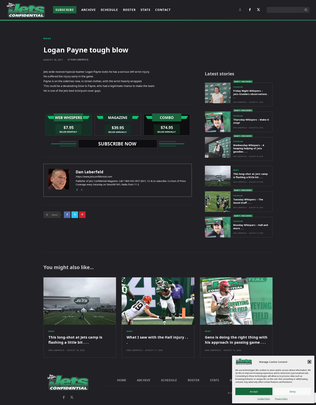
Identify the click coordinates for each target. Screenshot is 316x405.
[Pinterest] (82, 214)
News (47, 38)
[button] (309, 361)
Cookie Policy (263, 398)
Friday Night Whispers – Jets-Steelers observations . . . (250, 94)
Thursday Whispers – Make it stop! (251, 121)
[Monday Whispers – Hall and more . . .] (218, 227)
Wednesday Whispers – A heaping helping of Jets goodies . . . (248, 148)
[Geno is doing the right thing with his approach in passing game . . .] (236, 301)
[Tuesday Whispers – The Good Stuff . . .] (218, 201)
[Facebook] (250, 10)
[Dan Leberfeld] (59, 180)
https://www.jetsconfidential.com (94, 176)
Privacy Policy (281, 398)
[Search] (305, 10)
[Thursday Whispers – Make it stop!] (218, 121)
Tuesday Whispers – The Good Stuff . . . (248, 201)
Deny (293, 391)
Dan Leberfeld (80, 60)
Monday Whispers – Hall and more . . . (250, 226)
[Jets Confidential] (26, 9)
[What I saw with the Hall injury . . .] (158, 301)
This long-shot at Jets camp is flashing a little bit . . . (250, 175)
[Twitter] (258, 10)
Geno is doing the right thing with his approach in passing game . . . (236, 340)
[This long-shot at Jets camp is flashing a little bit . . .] (218, 176)
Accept (254, 391)
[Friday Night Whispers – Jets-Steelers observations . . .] (218, 93)
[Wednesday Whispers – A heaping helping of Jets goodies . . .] (218, 147)
